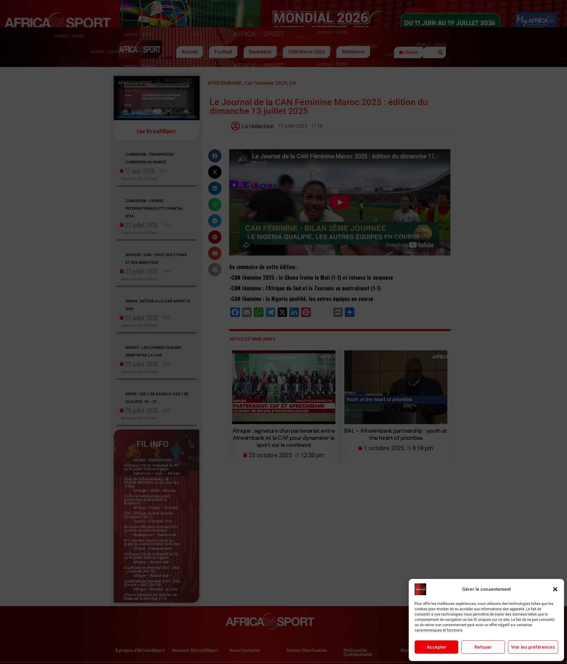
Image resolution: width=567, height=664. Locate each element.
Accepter (436, 647)
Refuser (483, 647)
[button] (555, 589)
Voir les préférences (533, 647)
